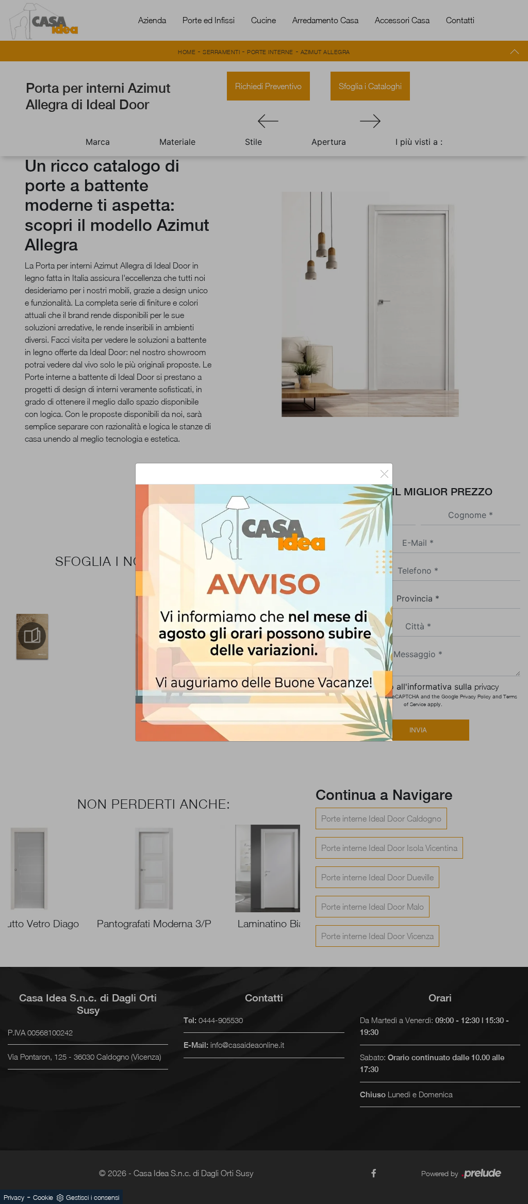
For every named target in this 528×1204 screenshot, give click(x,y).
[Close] (384, 473)
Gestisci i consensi (92, 1197)
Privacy (14, 1197)
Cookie (43, 1197)
